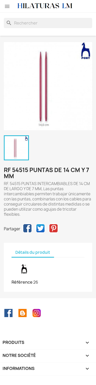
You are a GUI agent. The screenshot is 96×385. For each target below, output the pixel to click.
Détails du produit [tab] (32, 252)
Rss (22, 313)
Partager (27, 228)
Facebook (8, 313)
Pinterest (53, 228)
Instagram (37, 313)
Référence (22, 282)
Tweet (40, 228)
